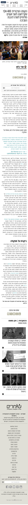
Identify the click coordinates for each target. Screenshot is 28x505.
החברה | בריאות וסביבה (14, 438)
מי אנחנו (14, 458)
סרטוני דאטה (14, 444)
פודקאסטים (14, 451)
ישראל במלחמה (14, 426)
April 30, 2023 (22, 153)
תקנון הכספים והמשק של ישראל (13, 219)
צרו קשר (14, 467)
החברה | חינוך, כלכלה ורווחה (14, 435)
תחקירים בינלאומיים (14, 440)
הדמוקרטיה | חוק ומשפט (14, 433)
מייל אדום (14, 469)
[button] (26, 2)
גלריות (14, 453)
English (14, 471)
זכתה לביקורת (15, 273)
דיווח (25, 285)
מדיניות (14, 460)
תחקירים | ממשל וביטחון (14, 431)
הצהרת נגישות (14, 462)
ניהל (21, 164)
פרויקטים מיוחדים (14, 449)
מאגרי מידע (14, 456)
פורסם (9, 264)
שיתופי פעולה (14, 442)
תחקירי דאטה (14, 447)
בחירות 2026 (14, 428)
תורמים (14, 465)
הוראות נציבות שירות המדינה (14, 194)
